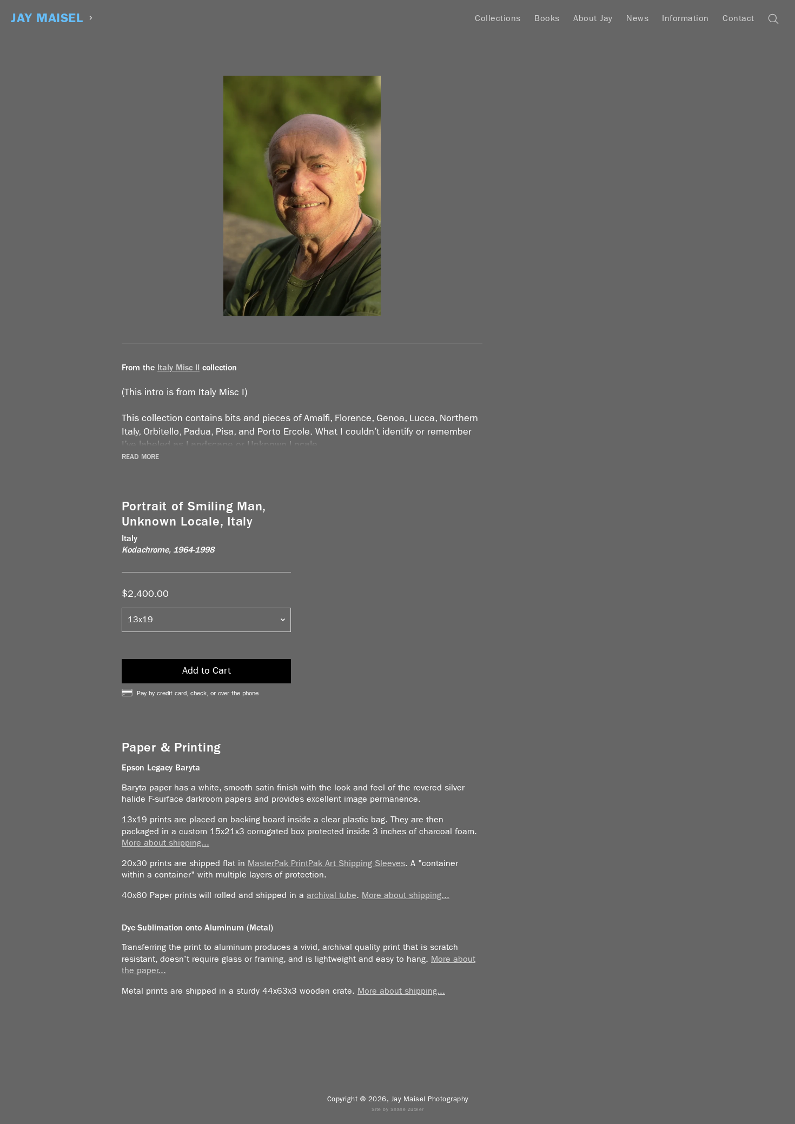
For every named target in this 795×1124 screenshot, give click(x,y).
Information (685, 18)
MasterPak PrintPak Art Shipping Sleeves (326, 863)
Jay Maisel (47, 18)
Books (547, 18)
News (637, 18)
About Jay (593, 18)
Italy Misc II (178, 367)
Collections (498, 18)
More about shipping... (165, 842)
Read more (140, 457)
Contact (738, 18)
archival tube (331, 895)
